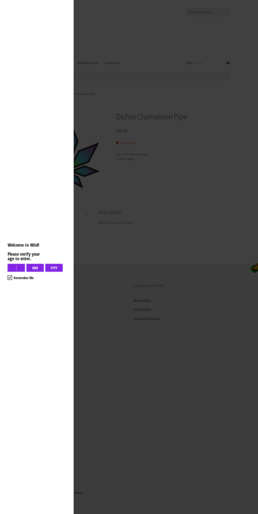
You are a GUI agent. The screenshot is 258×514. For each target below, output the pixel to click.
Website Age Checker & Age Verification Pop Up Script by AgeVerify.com (253, 513)
